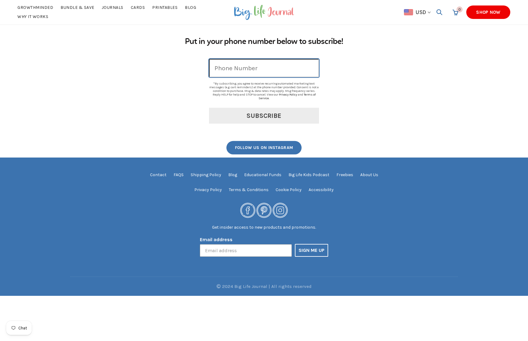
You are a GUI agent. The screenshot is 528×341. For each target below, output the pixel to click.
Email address (216, 239)
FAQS (179, 174)
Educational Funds (262, 174)
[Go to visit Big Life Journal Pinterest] (264, 209)
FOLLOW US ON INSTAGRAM (264, 147)
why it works (32, 16)
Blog (190, 7)
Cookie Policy (289, 189)
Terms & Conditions (249, 189)
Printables (165, 7)
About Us (369, 174)
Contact (158, 174)
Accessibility (321, 189)
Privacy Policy (288, 94)
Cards (138, 7)
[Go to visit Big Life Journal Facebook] (247, 209)
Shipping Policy (206, 174)
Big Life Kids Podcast (308, 174)
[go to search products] (439, 12)
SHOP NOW (488, 12)
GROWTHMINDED (35, 7)
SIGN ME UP (311, 250)
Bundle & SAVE (77, 7)
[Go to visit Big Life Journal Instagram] (280, 209)
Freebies (344, 174)
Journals (112, 7)
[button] (417, 12)
